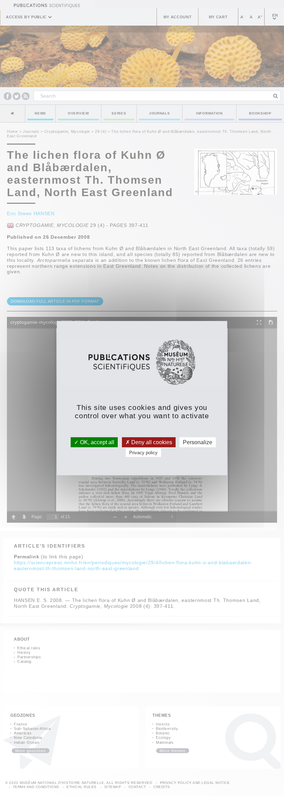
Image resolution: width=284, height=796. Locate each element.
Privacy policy (143, 452)
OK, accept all (96, 442)
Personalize (197, 442)
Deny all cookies (151, 442)
